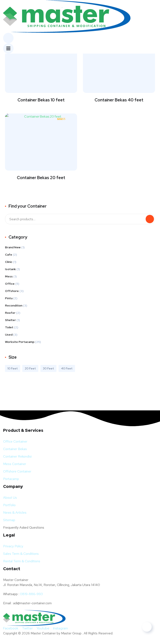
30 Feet (48, 368)
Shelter (10, 320)
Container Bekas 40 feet (119, 100)
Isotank (10, 269)
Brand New (13, 247)
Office (10, 284)
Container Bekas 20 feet (41, 177)
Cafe (8, 254)
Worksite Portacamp (19, 342)
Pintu (8, 298)
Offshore (12, 291)
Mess (9, 276)
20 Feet (30, 368)
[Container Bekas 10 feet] (41, 63)
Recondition (13, 305)
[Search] (150, 219)
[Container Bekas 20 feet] (41, 140)
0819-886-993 (31, 594)
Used (8, 334)
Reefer (10, 313)
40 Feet (66, 368)
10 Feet (13, 368)
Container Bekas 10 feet (41, 100)
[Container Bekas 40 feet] (119, 63)
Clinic (8, 262)
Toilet (9, 327)
